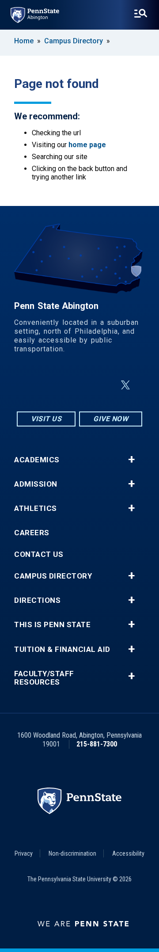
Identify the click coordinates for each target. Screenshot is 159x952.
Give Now (110, 419)
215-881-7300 (96, 744)
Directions (37, 600)
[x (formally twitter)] (125, 385)
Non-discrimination (72, 853)
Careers (31, 533)
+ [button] (131, 460)
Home (24, 41)
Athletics (35, 508)
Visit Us (46, 419)
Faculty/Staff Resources (44, 678)
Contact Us (38, 554)
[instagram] (35, 385)
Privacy (24, 853)
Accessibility (128, 853)
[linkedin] (81, 385)
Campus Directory (73, 41)
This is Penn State (52, 625)
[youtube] (104, 385)
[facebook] (58, 385)
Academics (37, 460)
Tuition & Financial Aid (62, 649)
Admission (35, 484)
